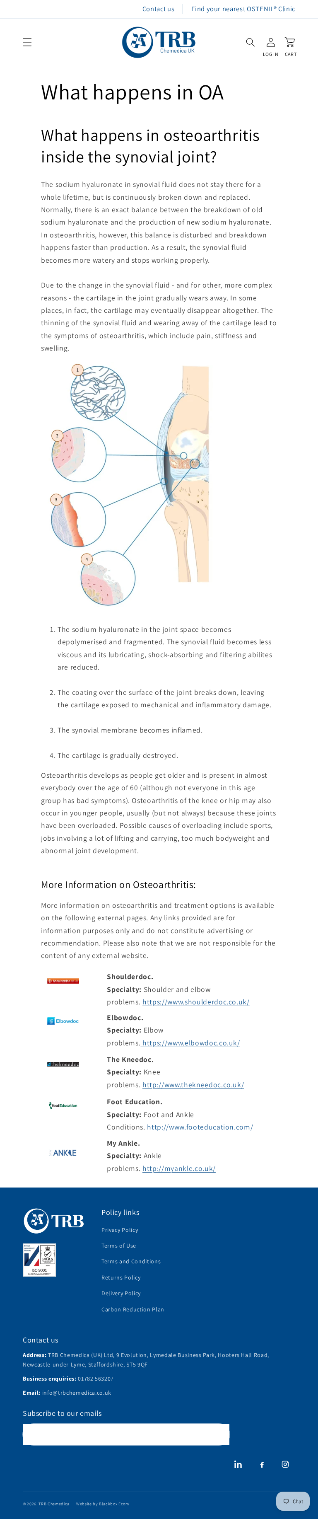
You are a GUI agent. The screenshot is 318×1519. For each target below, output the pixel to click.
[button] (27, 42)
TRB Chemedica (54, 1504)
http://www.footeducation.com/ (200, 1127)
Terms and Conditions (131, 1261)
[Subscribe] (219, 1434)
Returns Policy (120, 1277)
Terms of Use (118, 1245)
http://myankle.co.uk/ (179, 1168)
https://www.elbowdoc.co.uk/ (191, 1042)
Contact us (158, 9)
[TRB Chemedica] (54, 1220)
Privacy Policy (119, 1230)
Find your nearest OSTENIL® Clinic (243, 9)
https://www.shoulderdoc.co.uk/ (196, 1001)
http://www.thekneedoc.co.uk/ (193, 1084)
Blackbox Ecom (114, 1504)
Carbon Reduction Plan (132, 1309)
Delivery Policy (121, 1293)
